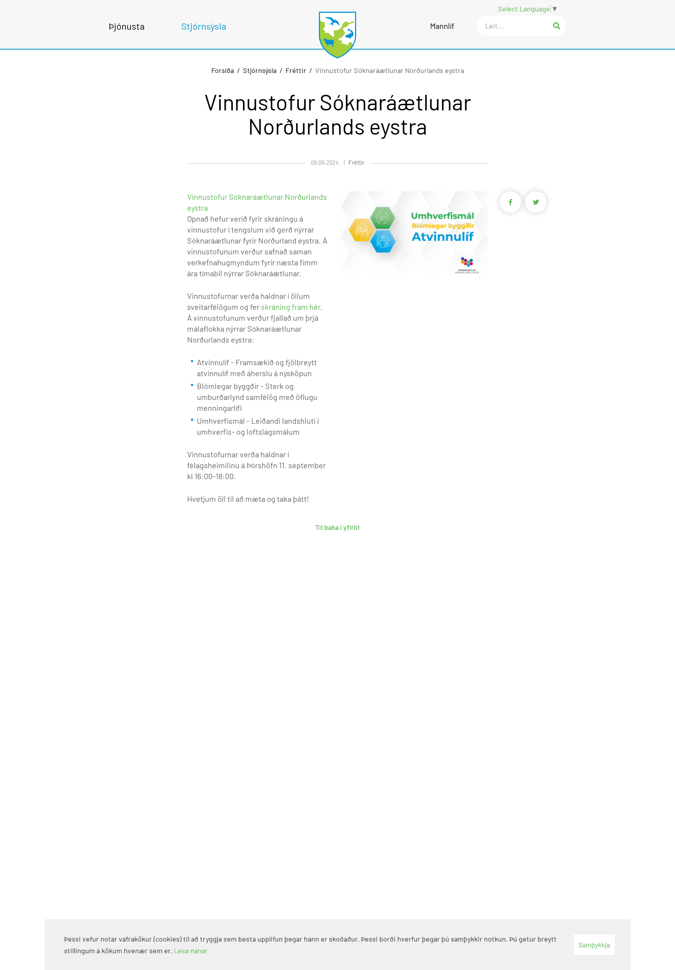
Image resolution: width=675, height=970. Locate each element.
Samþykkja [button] (594, 945)
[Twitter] (535, 203)
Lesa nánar (191, 950)
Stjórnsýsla (260, 70)
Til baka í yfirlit (337, 527)
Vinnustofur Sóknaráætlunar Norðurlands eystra (389, 70)
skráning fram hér (290, 306)
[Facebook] (512, 203)
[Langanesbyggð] (337, 31)
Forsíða (222, 70)
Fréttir (296, 70)
